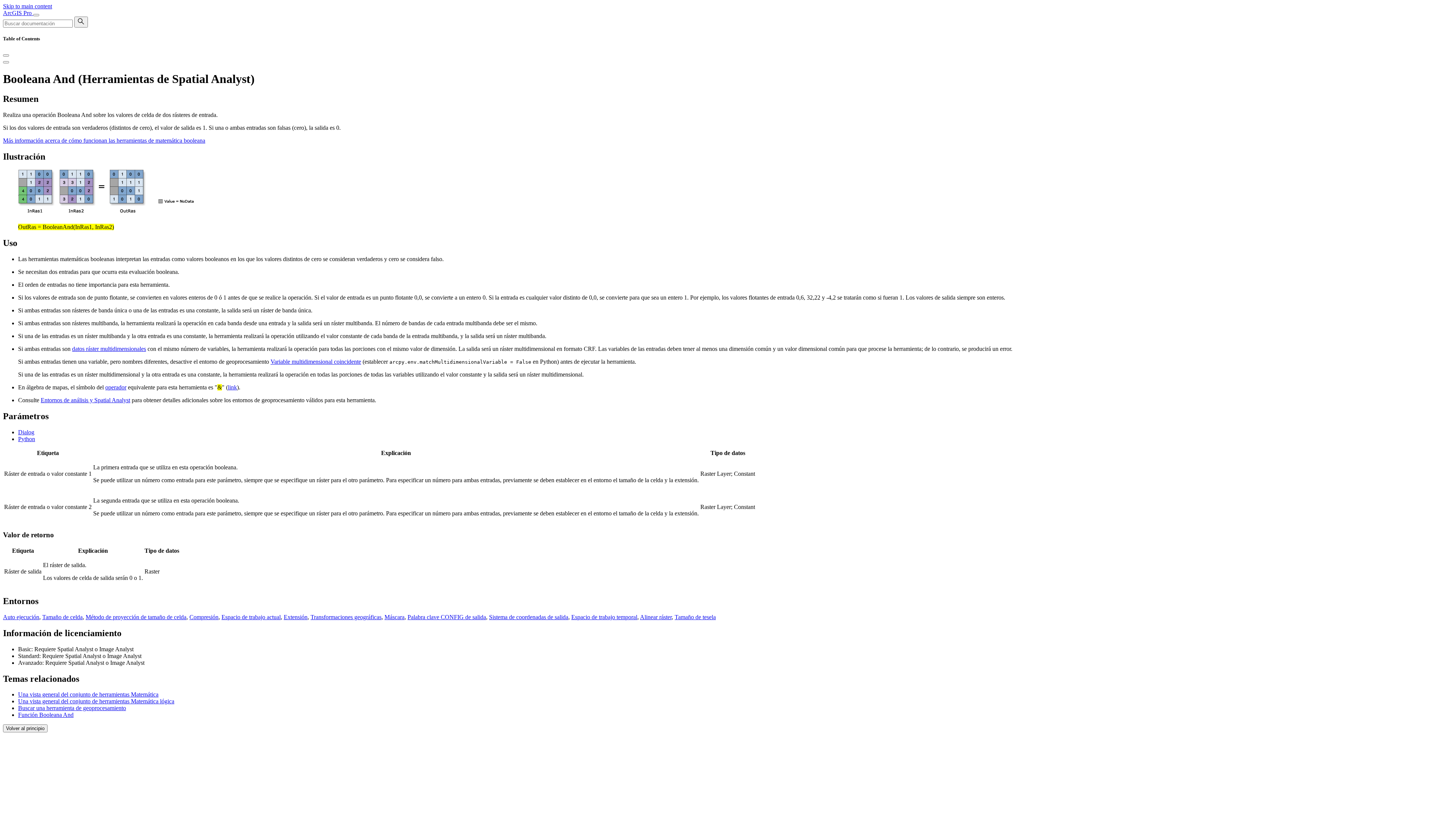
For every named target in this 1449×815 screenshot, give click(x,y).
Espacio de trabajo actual (251, 617)
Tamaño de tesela (695, 617)
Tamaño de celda (62, 617)
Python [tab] (26, 439)
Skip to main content (27, 6)
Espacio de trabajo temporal (604, 617)
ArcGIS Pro (18, 13)
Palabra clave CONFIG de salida (447, 617)
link (232, 387)
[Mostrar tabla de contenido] (6, 62)
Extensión (296, 617)
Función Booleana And (46, 715)
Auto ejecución (21, 617)
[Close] (6, 55)
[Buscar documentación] (81, 22)
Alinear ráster (656, 617)
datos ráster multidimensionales (109, 349)
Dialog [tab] (26, 432)
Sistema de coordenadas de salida (528, 617)
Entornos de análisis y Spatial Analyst (85, 400)
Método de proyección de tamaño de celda (136, 617)
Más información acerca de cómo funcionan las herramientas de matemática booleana (104, 140)
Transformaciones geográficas (346, 617)
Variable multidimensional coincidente (316, 361)
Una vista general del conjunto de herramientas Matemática (88, 694)
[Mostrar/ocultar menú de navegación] (36, 15)
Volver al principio (25, 728)
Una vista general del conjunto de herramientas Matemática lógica (96, 701)
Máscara (395, 617)
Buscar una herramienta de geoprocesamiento (72, 708)
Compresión (203, 617)
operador (115, 387)
